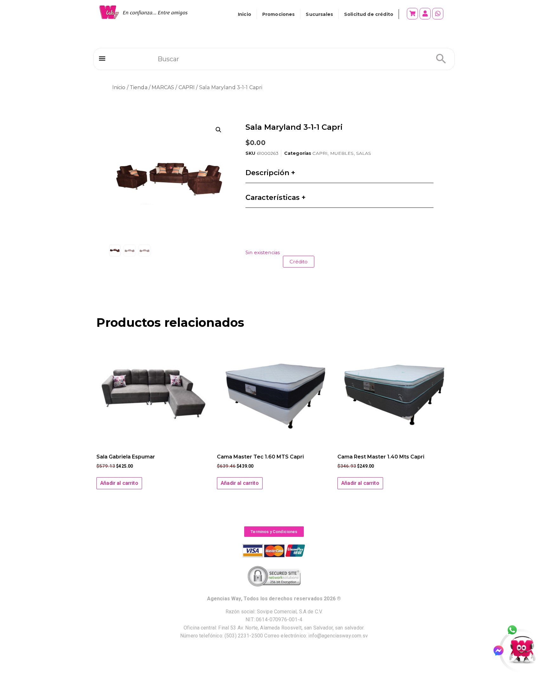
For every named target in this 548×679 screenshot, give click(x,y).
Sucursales (319, 14)
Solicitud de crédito (368, 14)
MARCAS (163, 87)
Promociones (278, 14)
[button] (102, 58)
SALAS (363, 153)
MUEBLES (342, 153)
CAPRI (187, 87)
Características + (275, 197)
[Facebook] (501, 650)
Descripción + (270, 172)
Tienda (138, 87)
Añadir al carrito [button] (119, 483)
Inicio (244, 14)
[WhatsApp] (516, 630)
